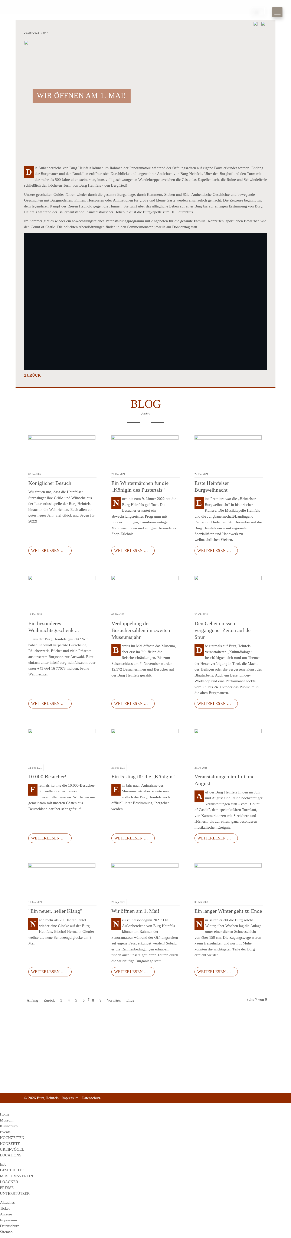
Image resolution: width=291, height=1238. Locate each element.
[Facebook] (194, 1077)
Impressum (70, 1098)
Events (5, 1132)
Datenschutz (91, 1098)
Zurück (32, 375)
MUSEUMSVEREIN (16, 1176)
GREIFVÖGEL (12, 1149)
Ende (130, 1000)
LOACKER (9, 1182)
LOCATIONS (10, 1155)
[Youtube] (211, 1077)
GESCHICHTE (12, 1170)
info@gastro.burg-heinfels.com (131, 1092)
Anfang (32, 1000)
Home (4, 1114)
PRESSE (7, 1188)
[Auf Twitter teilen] (263, 25)
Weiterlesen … (46, 549)
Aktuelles (7, 1202)
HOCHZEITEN (12, 1138)
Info (3, 1164)
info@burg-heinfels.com (127, 1087)
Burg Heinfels (52, 12)
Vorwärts (114, 1000)
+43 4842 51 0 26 (122, 1083)
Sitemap (6, 1232)
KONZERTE (10, 1144)
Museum (6, 1120)
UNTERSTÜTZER (15, 1193)
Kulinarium (9, 1126)
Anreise (6, 1214)
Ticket (5, 1208)
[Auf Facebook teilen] (255, 25)
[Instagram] (203, 1077)
